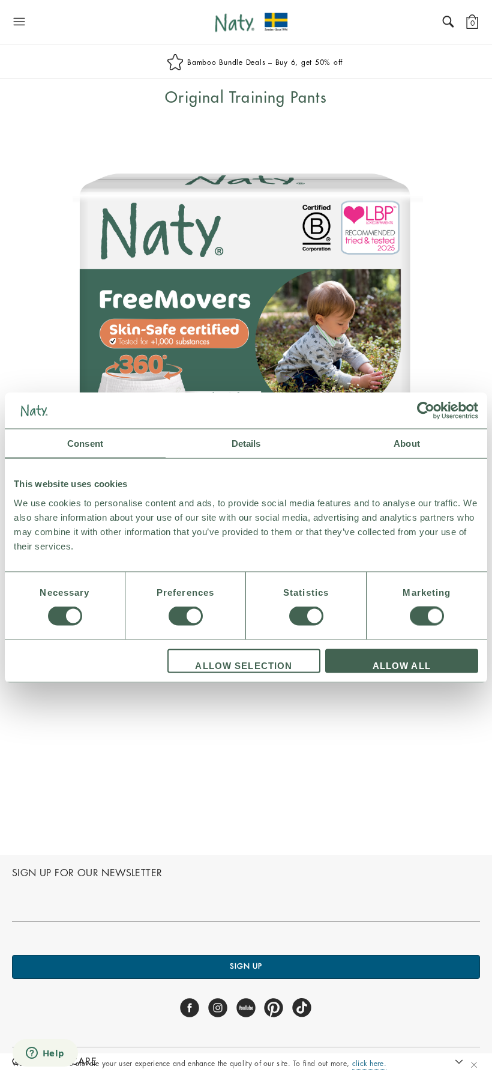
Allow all (402, 665)
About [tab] (407, 443)
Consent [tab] (85, 443)
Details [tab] (246, 443)
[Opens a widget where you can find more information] (45, 1054)
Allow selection (243, 665)
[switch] (186, 616)
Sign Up (246, 966)
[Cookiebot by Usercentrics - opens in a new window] (425, 411)
